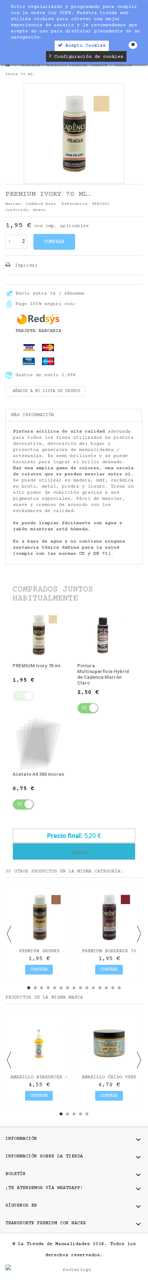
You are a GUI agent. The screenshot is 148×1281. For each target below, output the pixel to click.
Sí (84, 708)
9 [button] (80, 987)
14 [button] (112, 987)
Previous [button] (9, 933)
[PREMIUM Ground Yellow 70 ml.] (39, 916)
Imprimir (25, 265)
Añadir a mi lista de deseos (45, 391)
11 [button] (93, 987)
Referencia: (75, 204)
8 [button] (74, 987)
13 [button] (106, 987)
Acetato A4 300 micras (38, 774)
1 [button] (28, 987)
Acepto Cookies (84, 45)
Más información (32, 415)
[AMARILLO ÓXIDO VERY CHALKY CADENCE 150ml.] (109, 1043)
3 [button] (41, 987)
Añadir (79, 853)
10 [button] (86, 987)
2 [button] (35, 987)
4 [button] (48, 987)
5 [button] (54, 987)
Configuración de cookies (87, 56)
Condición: (18, 210)
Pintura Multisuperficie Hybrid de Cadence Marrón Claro (103, 674)
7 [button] (67, 987)
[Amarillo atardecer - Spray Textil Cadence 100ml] (39, 1043)
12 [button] (99, 987)
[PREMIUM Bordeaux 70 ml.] (109, 916)
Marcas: (14, 204)
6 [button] (61, 987)
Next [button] (139, 933)
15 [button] (119, 987)
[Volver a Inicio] (7, 65)
